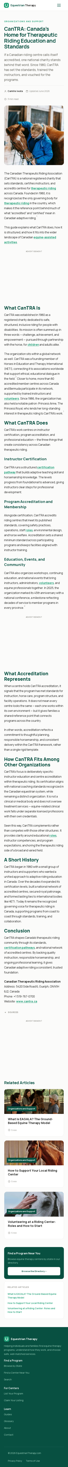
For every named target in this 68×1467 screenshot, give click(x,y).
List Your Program (13, 1393)
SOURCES (13, 1012)
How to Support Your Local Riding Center (30, 1303)
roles (29, 530)
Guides (8, 1414)
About (7, 1427)
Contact (8, 1434)
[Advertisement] (34, 278)
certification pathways (19, 947)
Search (8, 1379)
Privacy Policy (15, 1460)
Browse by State (13, 1365)
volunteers (11, 398)
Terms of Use (33, 1460)
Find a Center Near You (16, 1372)
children (33, 344)
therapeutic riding (43, 188)
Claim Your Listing (13, 1400)
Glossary (9, 1421)
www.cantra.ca (26, 1001)
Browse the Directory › (34, 1271)
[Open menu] (60, 5)
